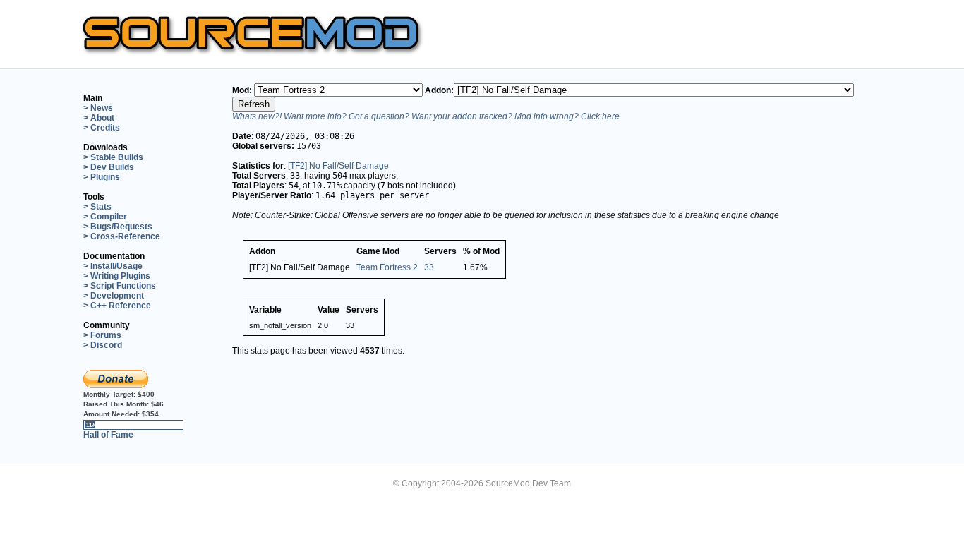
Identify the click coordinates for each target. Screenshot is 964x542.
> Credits (101, 128)
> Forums (102, 335)
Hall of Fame (108, 435)
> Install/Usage (113, 266)
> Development (113, 296)
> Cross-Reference (121, 236)
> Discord (102, 345)
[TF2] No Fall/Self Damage (338, 166)
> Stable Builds (113, 157)
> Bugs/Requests (117, 226)
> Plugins (101, 177)
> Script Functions (119, 286)
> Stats (97, 207)
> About (98, 118)
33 (429, 267)
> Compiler (105, 217)
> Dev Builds (108, 167)
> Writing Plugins (116, 276)
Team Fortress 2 (387, 267)
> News (98, 108)
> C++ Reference (117, 306)
